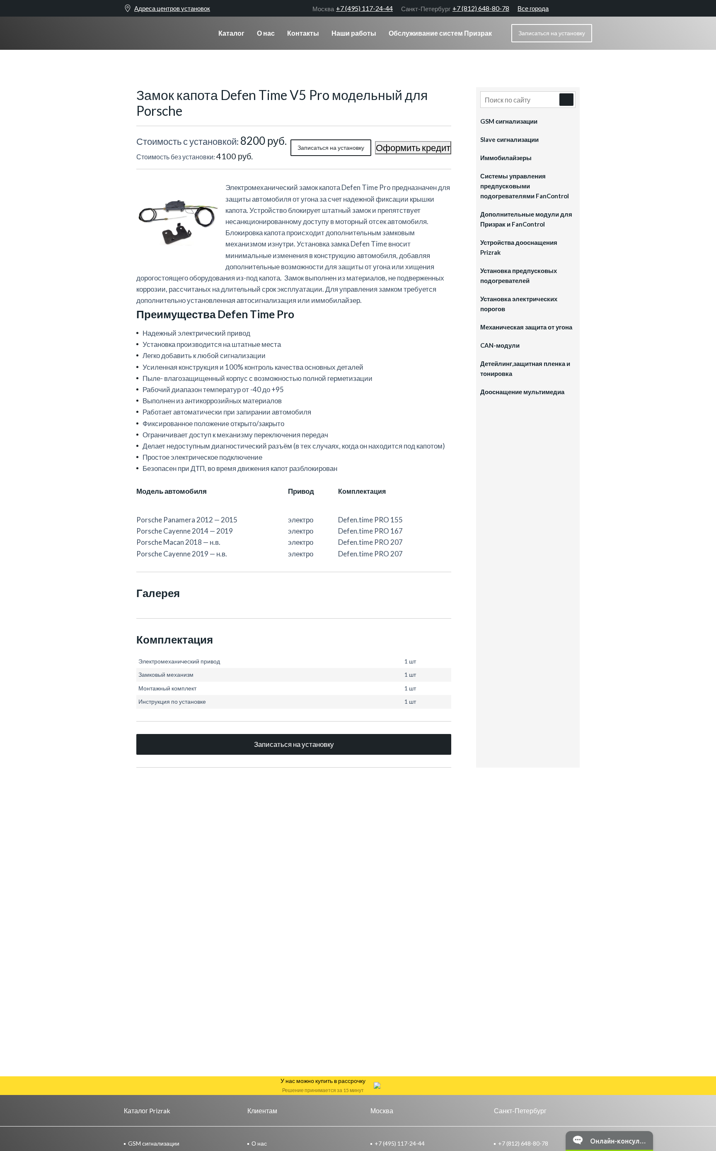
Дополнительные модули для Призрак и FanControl (526, 219)
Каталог (231, 33)
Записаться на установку (331, 147)
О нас (266, 33)
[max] (588, 8)
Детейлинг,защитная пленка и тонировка (525, 368)
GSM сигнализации (508, 121)
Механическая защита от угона (526, 327)
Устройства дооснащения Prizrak (518, 247)
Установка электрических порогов (518, 303)
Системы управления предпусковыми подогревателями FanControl (524, 186)
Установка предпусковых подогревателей (518, 275)
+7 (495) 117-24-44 (352, 8)
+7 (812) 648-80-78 (455, 8)
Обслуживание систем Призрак (440, 33)
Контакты (303, 33)
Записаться (551, 33)
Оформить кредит (413, 147)
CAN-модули (500, 345)
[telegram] (573, 8)
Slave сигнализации (509, 139)
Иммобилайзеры (506, 157)
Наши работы (353, 33)
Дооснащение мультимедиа (522, 391)
